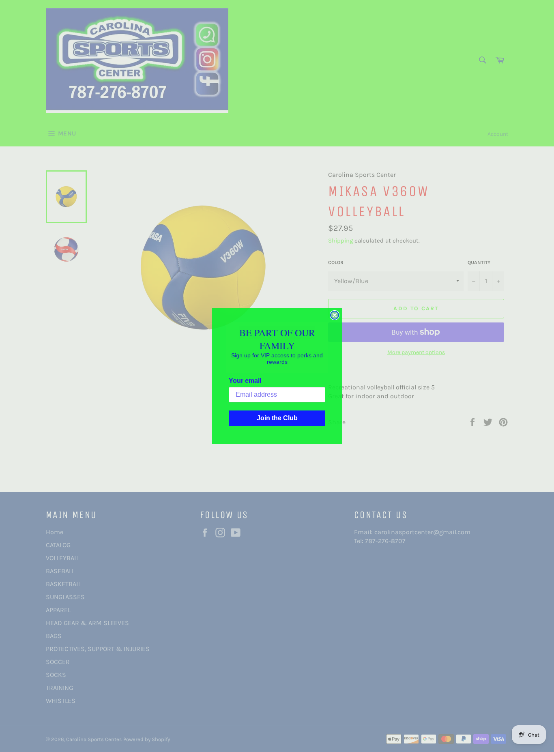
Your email (245, 380)
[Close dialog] (335, 315)
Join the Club (277, 418)
